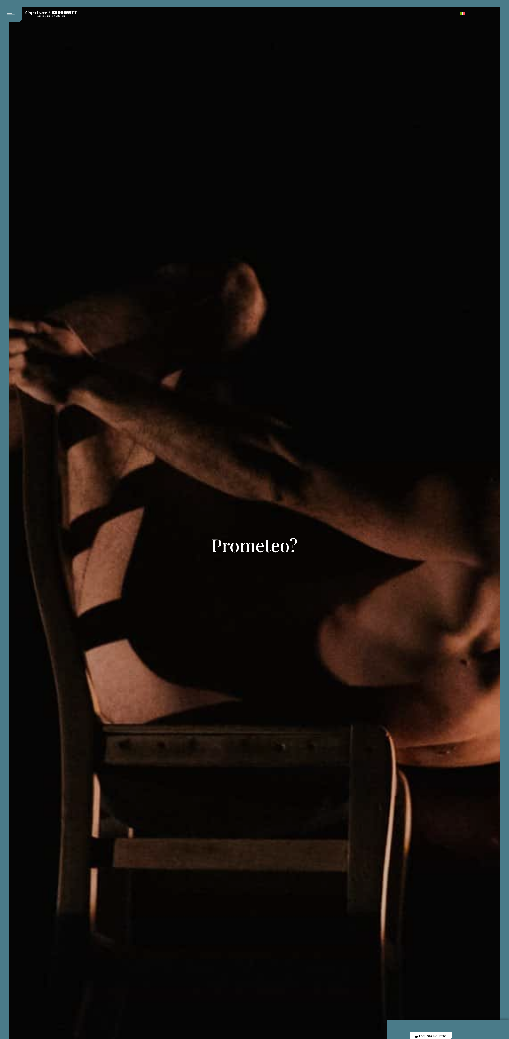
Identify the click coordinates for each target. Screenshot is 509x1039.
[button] (12, 11)
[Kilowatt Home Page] (51, 14)
